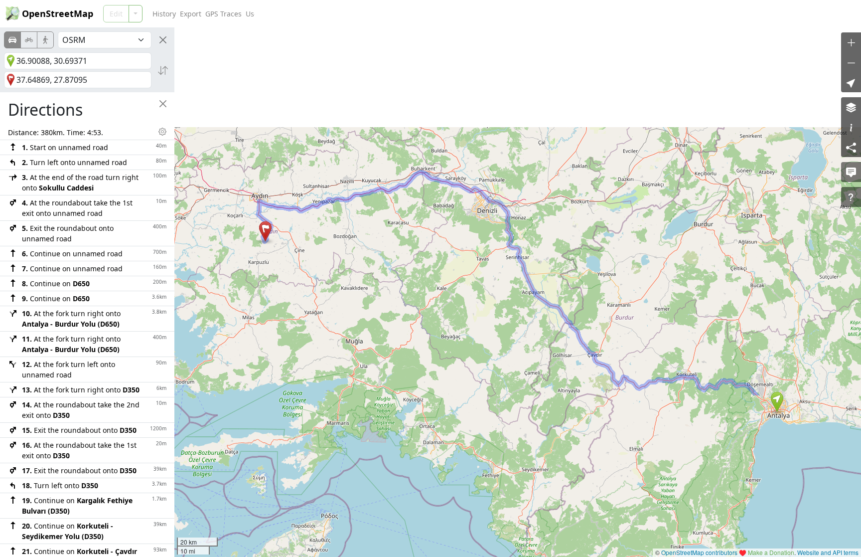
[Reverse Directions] (162, 70)
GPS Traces (223, 13)
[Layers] (851, 107)
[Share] (851, 147)
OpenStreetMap (57, 13)
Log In (800, 13)
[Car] (12, 39)
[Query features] (851, 197)
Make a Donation (771, 552)
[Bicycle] (28, 39)
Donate (407, 13)
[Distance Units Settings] (162, 132)
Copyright (355, 13)
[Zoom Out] (851, 62)
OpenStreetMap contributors (699, 552)
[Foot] (45, 39)
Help (383, 13)
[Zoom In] (851, 42)
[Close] (162, 39)
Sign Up (836, 13)
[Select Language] (769, 13)
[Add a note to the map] (851, 172)
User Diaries (266, 13)
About (433, 13)
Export (190, 13)
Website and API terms (828, 552)
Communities (312, 13)
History (164, 13)
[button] (777, 402)
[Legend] (851, 127)
